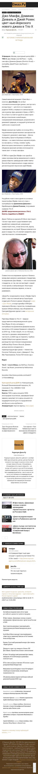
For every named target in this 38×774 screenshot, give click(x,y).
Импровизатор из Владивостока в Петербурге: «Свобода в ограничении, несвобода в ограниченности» (18, 671)
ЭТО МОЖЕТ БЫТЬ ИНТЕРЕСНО (13, 495)
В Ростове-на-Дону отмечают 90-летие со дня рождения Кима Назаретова (18, 664)
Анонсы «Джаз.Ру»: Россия (5, 520)
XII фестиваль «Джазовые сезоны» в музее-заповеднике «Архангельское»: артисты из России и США (19, 620)
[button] (3, 4)
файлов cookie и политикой (10, 767)
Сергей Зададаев (8, 721)
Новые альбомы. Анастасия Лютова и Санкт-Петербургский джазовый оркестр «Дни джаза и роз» (17, 706)
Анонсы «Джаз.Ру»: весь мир (6, 530)
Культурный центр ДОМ (10, 383)
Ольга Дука (30, 406)
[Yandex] (21, 486)
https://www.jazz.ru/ (19, 455)
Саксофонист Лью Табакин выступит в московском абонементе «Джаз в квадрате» (27, 430)
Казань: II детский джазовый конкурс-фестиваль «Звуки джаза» (19, 643)
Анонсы (14, 9)
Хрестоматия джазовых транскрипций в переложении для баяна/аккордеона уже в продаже (17, 628)
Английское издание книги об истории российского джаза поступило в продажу (16, 613)
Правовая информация (27, 760)
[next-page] (6, 538)
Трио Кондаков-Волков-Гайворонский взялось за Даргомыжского (10, 429)
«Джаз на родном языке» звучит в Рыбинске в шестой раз (24, 519)
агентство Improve (13, 416)
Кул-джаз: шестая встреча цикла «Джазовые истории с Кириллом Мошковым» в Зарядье (18, 714)
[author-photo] (19, 449)
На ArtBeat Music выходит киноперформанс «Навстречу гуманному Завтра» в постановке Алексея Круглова (18, 636)
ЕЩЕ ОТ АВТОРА (8, 497)
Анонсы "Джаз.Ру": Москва (26, 9)
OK (34, 767)
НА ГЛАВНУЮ (6, 9)
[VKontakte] (17, 486)
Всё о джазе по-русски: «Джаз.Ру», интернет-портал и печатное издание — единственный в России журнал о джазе (18, 594)
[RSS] (13, 486)
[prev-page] (3, 538)
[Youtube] (25, 486)
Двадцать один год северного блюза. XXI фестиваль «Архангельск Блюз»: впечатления (18, 649)
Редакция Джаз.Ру (11, 30)
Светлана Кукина (8, 698)
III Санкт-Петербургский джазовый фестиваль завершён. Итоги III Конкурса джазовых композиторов (18, 656)
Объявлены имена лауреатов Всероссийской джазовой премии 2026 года (18, 678)
